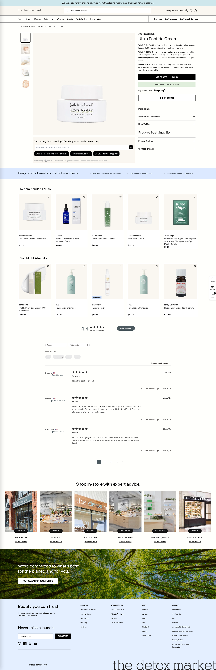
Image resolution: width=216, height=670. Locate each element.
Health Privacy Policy (180, 635)
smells (68, 357)
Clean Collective (117, 622)
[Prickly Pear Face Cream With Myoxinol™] (35, 282)
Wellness (60, 19)
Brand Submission (117, 610)
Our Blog (83, 622)
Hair (52, 19)
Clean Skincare (29, 26)
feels (48, 357)
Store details (21, 541)
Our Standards (171, 19)
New (20, 19)
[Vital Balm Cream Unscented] (35, 212)
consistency (58, 357)
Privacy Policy (177, 640)
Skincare (28, 19)
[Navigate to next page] (123, 461)
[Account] (186, 10)
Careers (114, 618)
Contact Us (176, 614)
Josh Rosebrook (146, 34)
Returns (175, 622)
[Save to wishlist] (131, 39)
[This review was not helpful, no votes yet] (168, 388)
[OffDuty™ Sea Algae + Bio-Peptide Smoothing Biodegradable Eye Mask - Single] (180, 212)
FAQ (173, 618)
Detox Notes (95, 19)
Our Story (158, 19)
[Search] (67, 10)
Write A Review (126, 328)
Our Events (84, 618)
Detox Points (146, 635)
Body (46, 19)
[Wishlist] (191, 10)
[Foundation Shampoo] (71, 281)
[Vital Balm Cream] (143, 212)
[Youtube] (35, 643)
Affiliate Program (117, 614)
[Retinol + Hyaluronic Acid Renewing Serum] (71, 212)
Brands (70, 19)
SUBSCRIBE (63, 636)
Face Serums (41, 26)
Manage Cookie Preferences (182, 631)
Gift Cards (145, 627)
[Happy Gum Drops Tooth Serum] (180, 281)
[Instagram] (19, 643)
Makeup (37, 19)
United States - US (38, 665)
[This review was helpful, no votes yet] (164, 388)
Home (20, 26)
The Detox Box (82, 19)
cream (77, 357)
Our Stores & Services (189, 19)
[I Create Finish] (107, 281)
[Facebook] (24, 643)
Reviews (83, 627)
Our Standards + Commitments (38, 581)
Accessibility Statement (181, 627)
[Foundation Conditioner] (143, 281)
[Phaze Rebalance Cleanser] (107, 212)
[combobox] (56, 345)
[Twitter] (30, 643)
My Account (176, 610)
